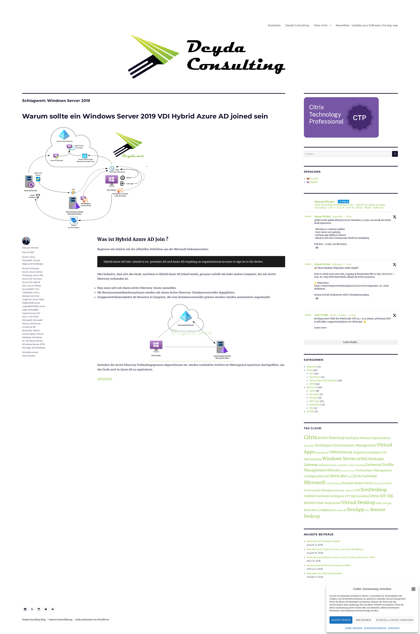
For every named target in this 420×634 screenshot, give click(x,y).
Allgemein (312, 366)
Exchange (314, 394)
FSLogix (313, 397)
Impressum (393, 628)
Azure (25, 257)
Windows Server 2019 (33, 344)
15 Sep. (352, 315)
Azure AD (38, 275)
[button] (413, 589)
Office (367, 510)
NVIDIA (311, 411)
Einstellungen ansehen (394, 620)
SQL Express (356, 452)
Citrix (32, 257)
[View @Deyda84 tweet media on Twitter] (317, 247)
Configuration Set (317, 476)
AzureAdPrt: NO (30, 289)
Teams (36, 330)
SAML (379, 503)
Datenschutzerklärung (375, 628)
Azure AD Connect (32, 278)
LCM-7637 (33, 316)
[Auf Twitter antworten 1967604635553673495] (316, 332)
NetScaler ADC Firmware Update (323, 541)
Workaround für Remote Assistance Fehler (329, 565)
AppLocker (309, 445)
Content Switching (356, 465)
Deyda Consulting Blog (34, 619)
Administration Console (332, 465)
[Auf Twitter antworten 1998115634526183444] (316, 255)
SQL (311, 408)
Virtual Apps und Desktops (323, 380)
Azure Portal (34, 285)
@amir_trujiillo (338, 315)
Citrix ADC (377, 496)
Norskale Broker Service (358, 483)
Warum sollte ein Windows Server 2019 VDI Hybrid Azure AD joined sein (145, 116)
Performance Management (374, 470)
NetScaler (338, 476)
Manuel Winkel (30, 247)
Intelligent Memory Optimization (367, 438)
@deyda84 (337, 216)
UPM (333, 452)
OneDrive (35, 323)
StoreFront (315, 377)
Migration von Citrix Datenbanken (324, 573)
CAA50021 (27, 292)
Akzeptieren (341, 620)
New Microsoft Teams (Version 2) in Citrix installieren (335, 549)
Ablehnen (363, 620)
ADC (311, 373)
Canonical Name (348, 471)
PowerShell (315, 404)
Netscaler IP (322, 452)
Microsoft (27, 260)
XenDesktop (38, 347)
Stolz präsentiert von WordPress (92, 619)
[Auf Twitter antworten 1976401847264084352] (316, 306)
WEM (312, 384)
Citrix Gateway (364, 476)
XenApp (26, 347)
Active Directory (30, 268)
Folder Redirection (328, 503)
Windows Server (34, 340)
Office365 (314, 401)
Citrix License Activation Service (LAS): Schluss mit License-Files (341, 557)
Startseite (274, 25)
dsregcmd (27, 296)
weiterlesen (104, 378)
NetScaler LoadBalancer (320, 510)
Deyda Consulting (297, 25)
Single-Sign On (345, 490)
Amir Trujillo (321, 315)
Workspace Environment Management (346, 445)
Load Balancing (333, 483)
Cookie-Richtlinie (353, 628)
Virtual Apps (28, 334)
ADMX (362, 459)
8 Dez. (349, 216)
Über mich (321, 25)
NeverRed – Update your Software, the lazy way (367, 25)
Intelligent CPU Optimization (349, 496)
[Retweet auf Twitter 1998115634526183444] (322, 255)
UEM (357, 490)
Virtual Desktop (358, 502)
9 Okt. (349, 264)
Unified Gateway (316, 496)
